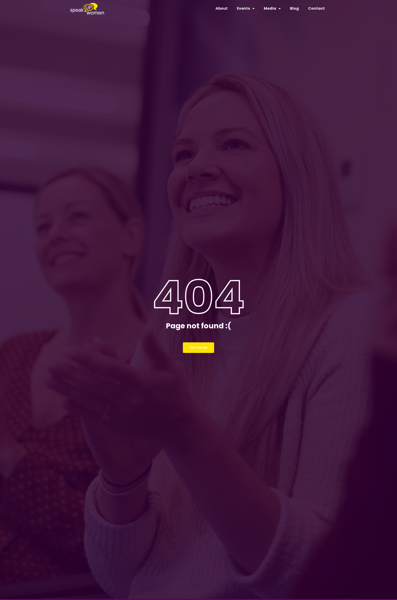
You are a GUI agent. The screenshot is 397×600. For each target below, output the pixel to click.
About (222, 8)
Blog (294, 8)
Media (270, 8)
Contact (316, 8)
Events (243, 8)
